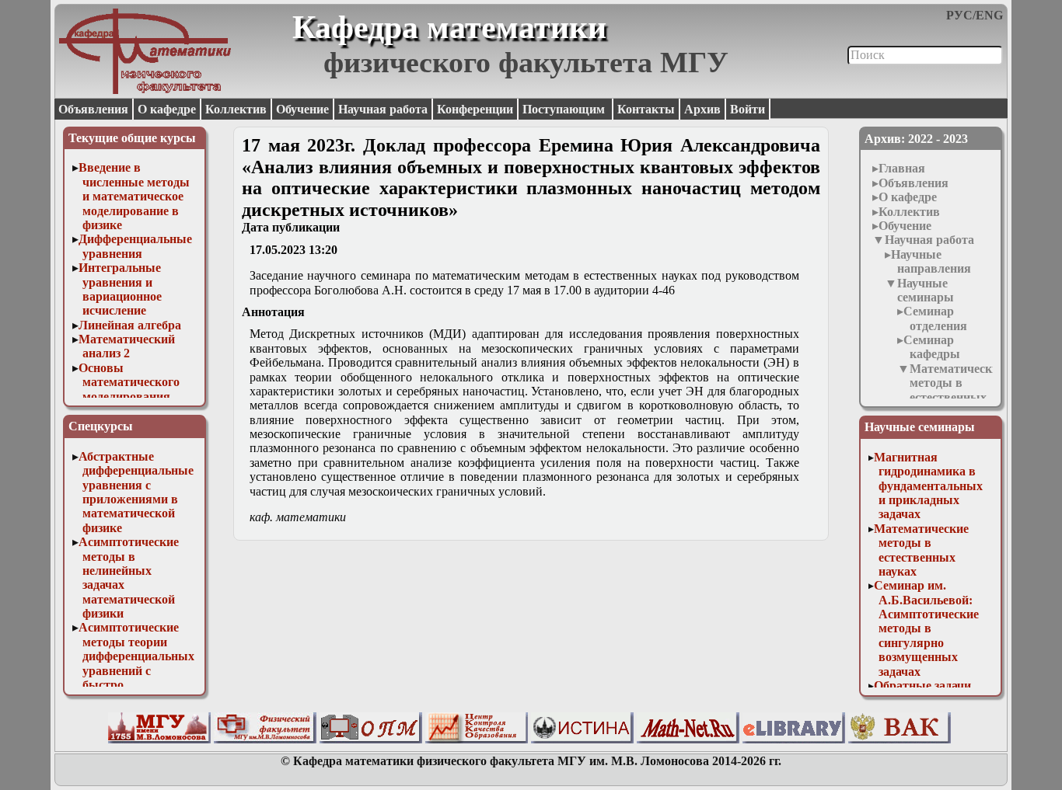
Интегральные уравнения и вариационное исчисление (120, 289)
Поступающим (565, 109)
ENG (989, 15)
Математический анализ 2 (127, 346)
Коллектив (236, 109)
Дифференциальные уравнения (135, 245)
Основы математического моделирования (129, 382)
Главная (902, 168)
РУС (959, 15)
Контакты (646, 109)
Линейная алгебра (130, 325)
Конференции (475, 109)
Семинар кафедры (931, 346)
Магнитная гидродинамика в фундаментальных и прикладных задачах (928, 486)
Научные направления (931, 261)
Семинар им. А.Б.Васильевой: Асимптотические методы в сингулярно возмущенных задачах (926, 628)
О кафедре (167, 109)
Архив (702, 109)
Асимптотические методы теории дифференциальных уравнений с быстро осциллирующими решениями (137, 670)
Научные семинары (925, 290)
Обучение (302, 109)
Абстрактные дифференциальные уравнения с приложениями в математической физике (136, 492)
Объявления (93, 109)
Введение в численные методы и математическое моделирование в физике (134, 196)
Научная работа (383, 109)
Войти (747, 109)
